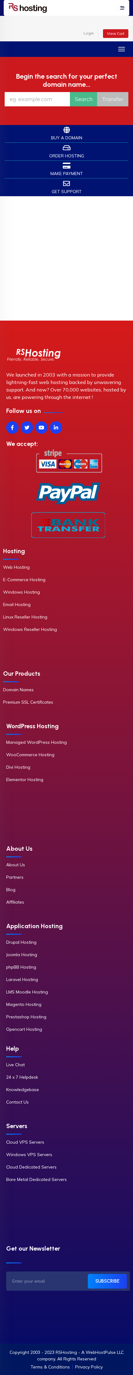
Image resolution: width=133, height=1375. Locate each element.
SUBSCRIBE (107, 1281)
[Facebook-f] (12, 427)
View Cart (115, 33)
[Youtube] (41, 427)
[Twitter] (27, 427)
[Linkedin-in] (56, 427)
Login (89, 33)
